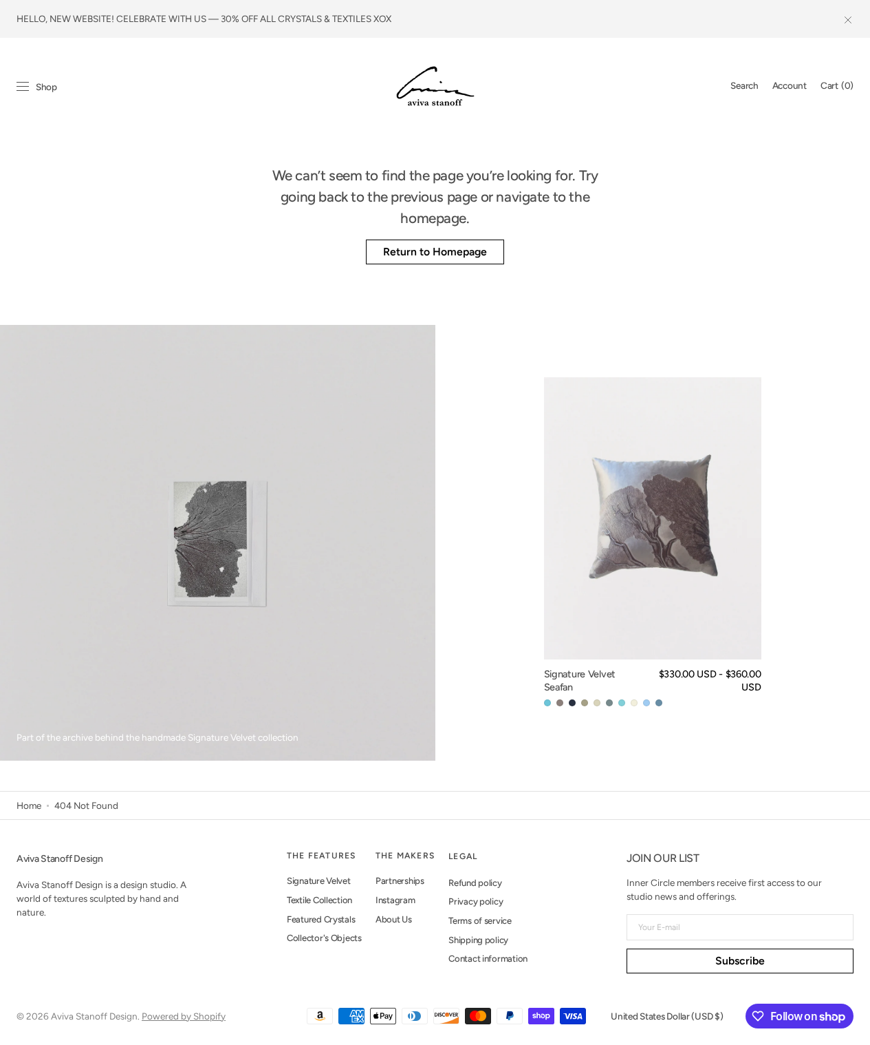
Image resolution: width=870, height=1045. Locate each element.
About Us (394, 919)
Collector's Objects (324, 938)
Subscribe (740, 960)
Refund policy (475, 883)
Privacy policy (475, 901)
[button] (744, 86)
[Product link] (652, 543)
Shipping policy (478, 940)
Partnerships (400, 881)
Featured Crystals (321, 919)
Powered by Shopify (184, 1016)
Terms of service (480, 921)
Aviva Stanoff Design (94, 1016)
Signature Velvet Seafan (580, 680)
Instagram (395, 900)
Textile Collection (319, 900)
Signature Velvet (319, 881)
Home (29, 805)
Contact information (488, 958)
